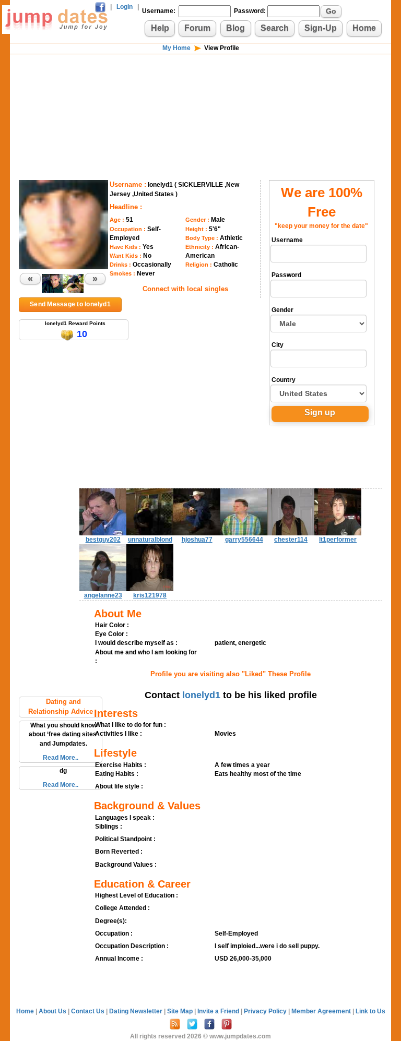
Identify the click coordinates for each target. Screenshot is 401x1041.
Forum (197, 27)
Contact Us (88, 1011)
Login (124, 6)
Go (331, 11)
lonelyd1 (201, 695)
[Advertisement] (200, 88)
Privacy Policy (266, 1011)
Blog (235, 27)
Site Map (180, 1011)
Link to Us (370, 1011)
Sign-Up (320, 27)
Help (160, 27)
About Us (53, 1011)
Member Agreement (321, 1011)
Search (275, 27)
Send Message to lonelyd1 (70, 304)
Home (364, 27)
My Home (176, 48)
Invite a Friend (219, 1011)
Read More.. (60, 757)
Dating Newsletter (136, 1011)
